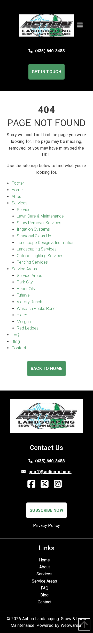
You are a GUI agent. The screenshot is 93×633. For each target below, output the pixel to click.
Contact (19, 347)
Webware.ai (71, 625)
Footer (18, 183)
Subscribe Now (46, 510)
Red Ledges (27, 328)
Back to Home (47, 368)
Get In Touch (46, 71)
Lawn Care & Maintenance (40, 216)
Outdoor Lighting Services (40, 255)
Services (19, 203)
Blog (16, 341)
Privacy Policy (46, 525)
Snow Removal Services (39, 222)
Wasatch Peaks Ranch (37, 308)
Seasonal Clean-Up (34, 235)
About (17, 196)
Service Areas (24, 268)
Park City (25, 282)
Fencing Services (32, 262)
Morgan (24, 321)
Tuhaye (23, 295)
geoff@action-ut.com (50, 471)
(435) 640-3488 (50, 50)
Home (17, 189)
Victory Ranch (29, 301)
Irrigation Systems (33, 229)
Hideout (24, 315)
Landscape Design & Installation (45, 242)
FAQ (15, 334)
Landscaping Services (37, 249)
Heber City (26, 288)
